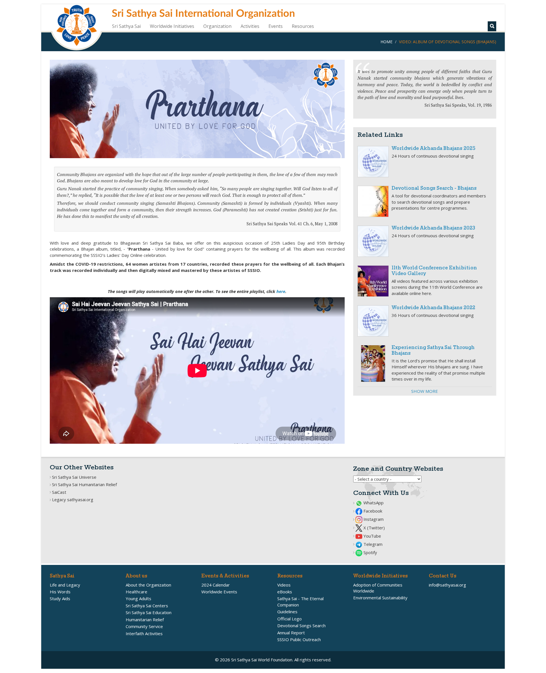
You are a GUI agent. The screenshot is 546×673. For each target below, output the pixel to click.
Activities (250, 26)
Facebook (372, 511)
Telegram (372, 544)
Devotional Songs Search (301, 625)
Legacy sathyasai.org (72, 499)
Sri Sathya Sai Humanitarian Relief (84, 484)
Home (386, 41)
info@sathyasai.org (447, 585)
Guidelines (287, 611)
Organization (217, 26)
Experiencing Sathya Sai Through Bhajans (433, 350)
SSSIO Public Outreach (299, 639)
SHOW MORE (424, 391)
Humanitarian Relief (145, 619)
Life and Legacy (65, 585)
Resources (303, 26)
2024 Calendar (215, 585)
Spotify (369, 552)
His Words (60, 591)
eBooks (284, 591)
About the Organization (148, 585)
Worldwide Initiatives (172, 26)
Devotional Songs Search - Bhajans (434, 188)
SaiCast (59, 492)
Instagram (373, 519)
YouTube (371, 536)
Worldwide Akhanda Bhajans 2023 (433, 228)
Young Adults (138, 598)
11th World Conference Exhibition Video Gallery (434, 271)
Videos (284, 585)
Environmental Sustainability (380, 597)
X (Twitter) (373, 527)
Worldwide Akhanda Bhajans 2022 (433, 308)
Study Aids (60, 598)
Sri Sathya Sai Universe (74, 477)
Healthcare (136, 591)
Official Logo (289, 619)
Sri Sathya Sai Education (148, 612)
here (280, 291)
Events (275, 26)
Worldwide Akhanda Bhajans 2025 (433, 148)
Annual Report (291, 632)
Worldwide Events (219, 591)
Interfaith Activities (144, 633)
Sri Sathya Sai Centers (147, 605)
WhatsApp (373, 502)
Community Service (144, 626)
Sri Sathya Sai (126, 26)
